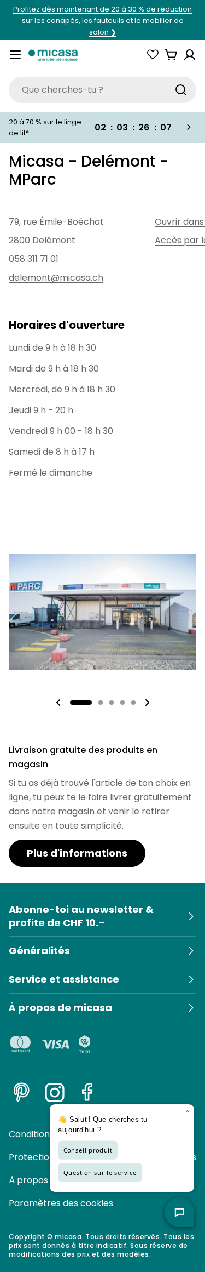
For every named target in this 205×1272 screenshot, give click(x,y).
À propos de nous (46, 1180)
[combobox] (102, 90)
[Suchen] (181, 90)
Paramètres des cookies (61, 1203)
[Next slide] (147, 702)
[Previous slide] (58, 702)
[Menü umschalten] (15, 55)
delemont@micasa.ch (56, 277)
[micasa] (53, 55)
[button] (81, 702)
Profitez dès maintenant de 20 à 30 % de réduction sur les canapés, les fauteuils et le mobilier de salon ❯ (102, 20)
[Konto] (189, 54)
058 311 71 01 (33, 259)
